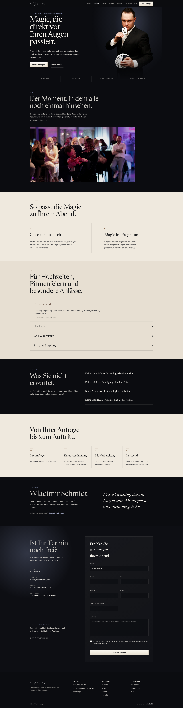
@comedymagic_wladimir (57, 513)
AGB (132, 692)
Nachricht (93, 617)
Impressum (135, 685)
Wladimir (111, 3)
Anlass (92, 563)
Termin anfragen (146, 3)
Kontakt (119, 3)
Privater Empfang (43, 345)
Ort (121, 577)
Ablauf (104, 3)
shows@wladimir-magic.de (40, 579)
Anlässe (96, 3)
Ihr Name (92, 590)
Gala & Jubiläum (42, 336)
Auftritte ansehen (57, 65)
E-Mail (122, 590)
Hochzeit (37, 326)
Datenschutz (135, 688)
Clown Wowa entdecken (39, 638)
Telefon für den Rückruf (97, 603)
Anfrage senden (119, 652)
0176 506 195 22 (131, 3)
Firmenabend (40, 304)
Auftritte (88, 3)
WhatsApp (77, 692)
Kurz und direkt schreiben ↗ (40, 587)
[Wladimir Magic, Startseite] (38, 4)
